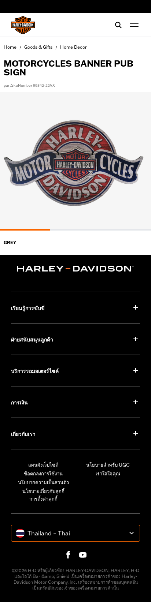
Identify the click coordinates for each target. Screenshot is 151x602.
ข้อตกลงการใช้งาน (43, 473)
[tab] (25, 230)
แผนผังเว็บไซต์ (43, 465)
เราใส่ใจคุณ (108, 473)
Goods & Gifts (38, 47)
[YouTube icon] (82, 554)
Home (10, 47)
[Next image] (136, 161)
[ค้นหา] (118, 25)
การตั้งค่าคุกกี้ (43, 499)
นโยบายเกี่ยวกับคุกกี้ (43, 491)
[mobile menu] (132, 25)
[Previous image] (14, 161)
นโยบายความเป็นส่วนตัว (43, 482)
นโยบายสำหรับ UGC (108, 465)
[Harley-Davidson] (75, 269)
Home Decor (73, 47)
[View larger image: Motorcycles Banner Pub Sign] (75, 160)
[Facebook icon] (68, 554)
